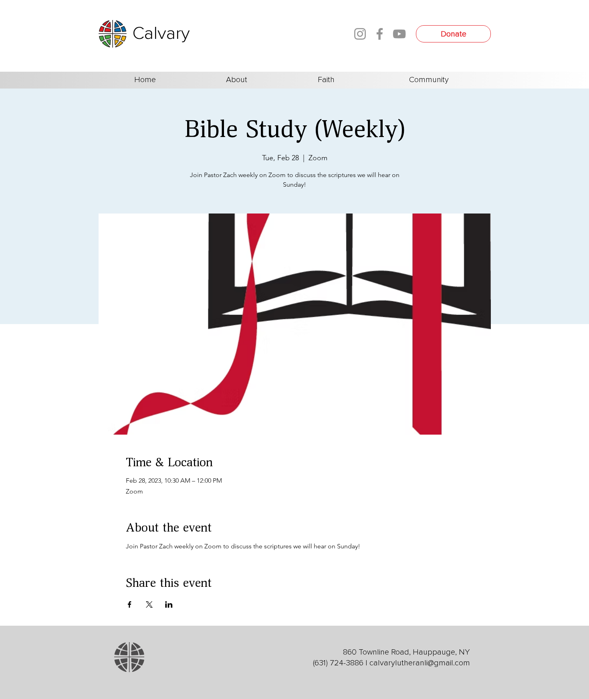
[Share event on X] (149, 604)
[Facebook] (379, 34)
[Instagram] (360, 34)
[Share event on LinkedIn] (169, 604)
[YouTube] (399, 34)
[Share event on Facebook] (129, 604)
